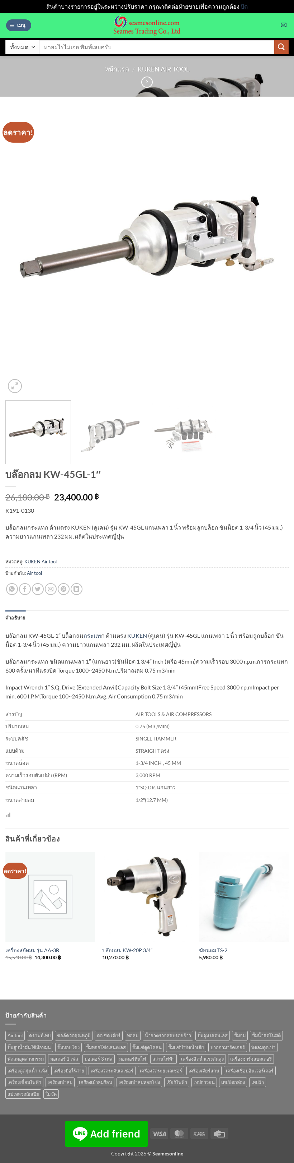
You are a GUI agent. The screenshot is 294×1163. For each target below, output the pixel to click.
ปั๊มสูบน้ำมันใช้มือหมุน (29, 1047)
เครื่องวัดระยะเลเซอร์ (161, 1071)
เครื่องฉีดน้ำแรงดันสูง (202, 1059)
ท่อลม (132, 1035)
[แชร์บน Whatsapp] (12, 589)
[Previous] (20, 253)
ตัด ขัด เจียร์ (108, 1035)
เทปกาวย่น (204, 1082)
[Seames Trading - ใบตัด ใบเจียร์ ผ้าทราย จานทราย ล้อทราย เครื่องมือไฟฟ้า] (147, 25)
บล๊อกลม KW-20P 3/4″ (127, 950)
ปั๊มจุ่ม (240, 1035)
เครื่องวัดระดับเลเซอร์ (112, 1071)
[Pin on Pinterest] (64, 589)
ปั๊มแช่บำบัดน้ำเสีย (186, 1047)
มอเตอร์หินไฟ (132, 1059)
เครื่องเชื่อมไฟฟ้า (24, 1082)
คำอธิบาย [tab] (15, 617)
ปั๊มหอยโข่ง (68, 1047)
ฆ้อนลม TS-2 (213, 950)
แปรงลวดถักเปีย (23, 1094)
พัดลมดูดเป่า (263, 1047)
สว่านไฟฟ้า (163, 1059)
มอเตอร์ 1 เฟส (64, 1059)
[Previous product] (146, 82)
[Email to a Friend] (51, 589)
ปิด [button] (244, 6)
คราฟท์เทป (40, 1035)
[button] (18, 25)
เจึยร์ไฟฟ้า (176, 1082)
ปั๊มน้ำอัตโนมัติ (266, 1035)
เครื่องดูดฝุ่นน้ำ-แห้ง (27, 1071)
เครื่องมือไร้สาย (68, 1071)
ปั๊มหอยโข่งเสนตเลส (106, 1047)
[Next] (273, 253)
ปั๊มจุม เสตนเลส (213, 1035)
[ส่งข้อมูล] (281, 47)
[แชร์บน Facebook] (25, 589)
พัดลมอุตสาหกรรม (26, 1059)
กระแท (92, 635)
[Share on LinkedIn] (76, 589)
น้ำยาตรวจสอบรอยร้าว (168, 1035)
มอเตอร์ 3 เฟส (99, 1059)
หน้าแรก (117, 69)
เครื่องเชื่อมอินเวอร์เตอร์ (250, 1071)
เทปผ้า (257, 1082)
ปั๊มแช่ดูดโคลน (147, 1047)
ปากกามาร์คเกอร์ (227, 1047)
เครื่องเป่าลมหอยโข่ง (139, 1082)
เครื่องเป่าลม (60, 1082)
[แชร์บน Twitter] (38, 589)
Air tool (34, 573)
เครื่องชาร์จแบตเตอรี (251, 1059)
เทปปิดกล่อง (233, 1082)
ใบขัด (51, 1094)
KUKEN (137, 635)
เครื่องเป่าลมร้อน (95, 1082)
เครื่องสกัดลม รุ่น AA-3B (32, 950)
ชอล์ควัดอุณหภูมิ (73, 1035)
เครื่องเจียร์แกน (204, 1071)
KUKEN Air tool (163, 69)
